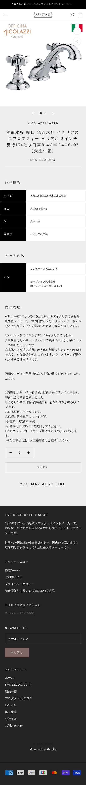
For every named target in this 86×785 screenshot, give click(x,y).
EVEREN (10, 705)
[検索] (73, 14)
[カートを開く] (80, 15)
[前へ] (33, 113)
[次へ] (53, 113)
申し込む (17, 652)
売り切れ (43, 467)
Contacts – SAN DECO (19, 613)
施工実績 (11, 712)
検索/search (12, 570)
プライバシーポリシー (19, 584)
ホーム (9, 678)
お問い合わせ (14, 726)
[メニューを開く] (6, 14)
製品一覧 (11, 691)
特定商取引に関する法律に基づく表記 (30, 591)
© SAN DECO (43, 743)
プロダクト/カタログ (18, 698)
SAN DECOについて (18, 685)
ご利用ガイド (14, 577)
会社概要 (11, 719)
